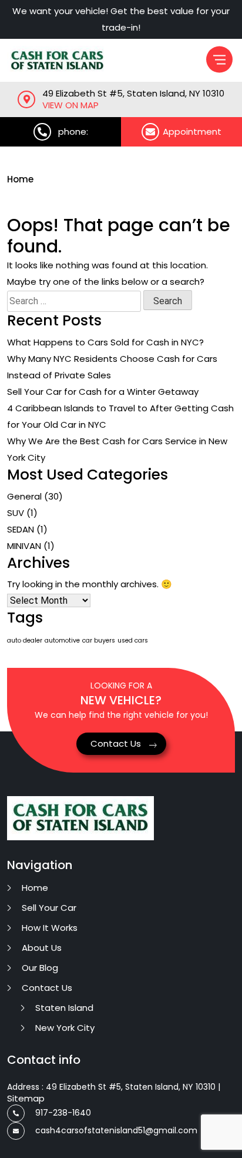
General (24, 496)
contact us (47, 987)
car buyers (98, 640)
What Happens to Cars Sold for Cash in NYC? (105, 342)
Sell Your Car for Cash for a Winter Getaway (103, 391)
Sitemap (26, 1098)
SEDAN (20, 529)
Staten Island (64, 1007)
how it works (50, 927)
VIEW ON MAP (70, 105)
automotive (62, 640)
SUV (15, 513)
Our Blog (40, 967)
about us (42, 947)
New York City (65, 1027)
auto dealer (24, 640)
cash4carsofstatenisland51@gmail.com (116, 1130)
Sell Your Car (49, 907)
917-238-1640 (63, 1113)
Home (20, 179)
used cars (132, 640)
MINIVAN (24, 546)
